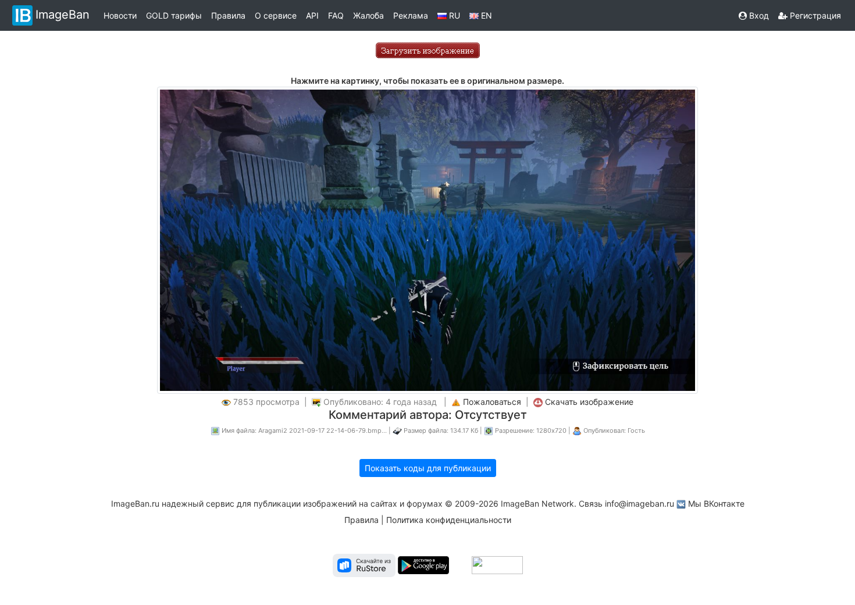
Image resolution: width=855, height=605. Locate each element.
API (312, 15)
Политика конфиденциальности (448, 520)
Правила (228, 15)
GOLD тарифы (174, 15)
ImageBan (62, 15)
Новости (120, 15)
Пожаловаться (492, 402)
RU (453, 15)
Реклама (410, 15)
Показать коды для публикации (428, 468)
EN (485, 15)
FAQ (336, 15)
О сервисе (276, 15)
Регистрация (814, 15)
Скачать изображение (589, 402)
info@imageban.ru (639, 503)
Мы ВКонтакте (716, 503)
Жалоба (368, 15)
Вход (758, 15)
